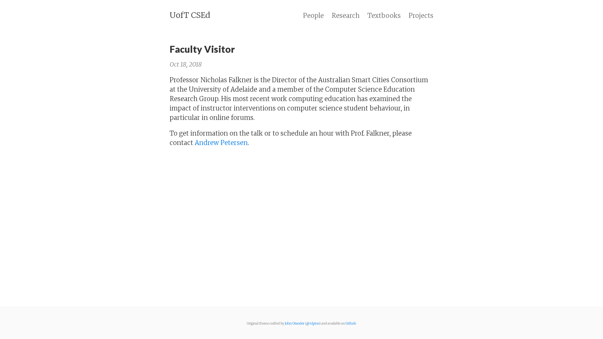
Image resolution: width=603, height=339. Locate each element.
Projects (421, 15)
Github (350, 323)
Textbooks (384, 15)
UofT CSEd (190, 15)
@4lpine (312, 323)
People (313, 15)
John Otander (294, 323)
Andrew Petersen (221, 143)
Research (346, 15)
